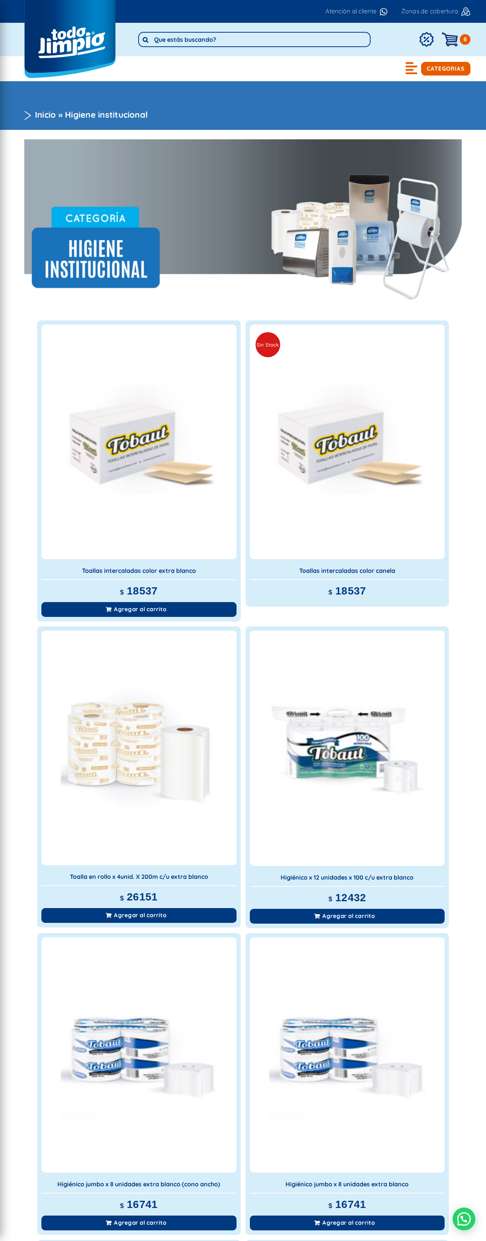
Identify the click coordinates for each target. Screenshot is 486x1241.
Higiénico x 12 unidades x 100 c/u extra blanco (347, 877)
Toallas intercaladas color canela (347, 570)
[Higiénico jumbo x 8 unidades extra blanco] (347, 1055)
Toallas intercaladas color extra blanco (139, 570)
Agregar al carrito (140, 609)
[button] (464, 1219)
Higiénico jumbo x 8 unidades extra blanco (347, 1184)
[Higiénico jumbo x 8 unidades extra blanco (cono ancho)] (139, 1055)
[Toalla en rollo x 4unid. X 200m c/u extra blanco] (139, 748)
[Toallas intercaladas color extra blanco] (139, 442)
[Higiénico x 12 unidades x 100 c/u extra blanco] (347, 748)
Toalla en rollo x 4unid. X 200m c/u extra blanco (139, 876)
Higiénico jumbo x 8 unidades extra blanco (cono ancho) (138, 1184)
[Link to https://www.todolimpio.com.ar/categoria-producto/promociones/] (426, 39)
